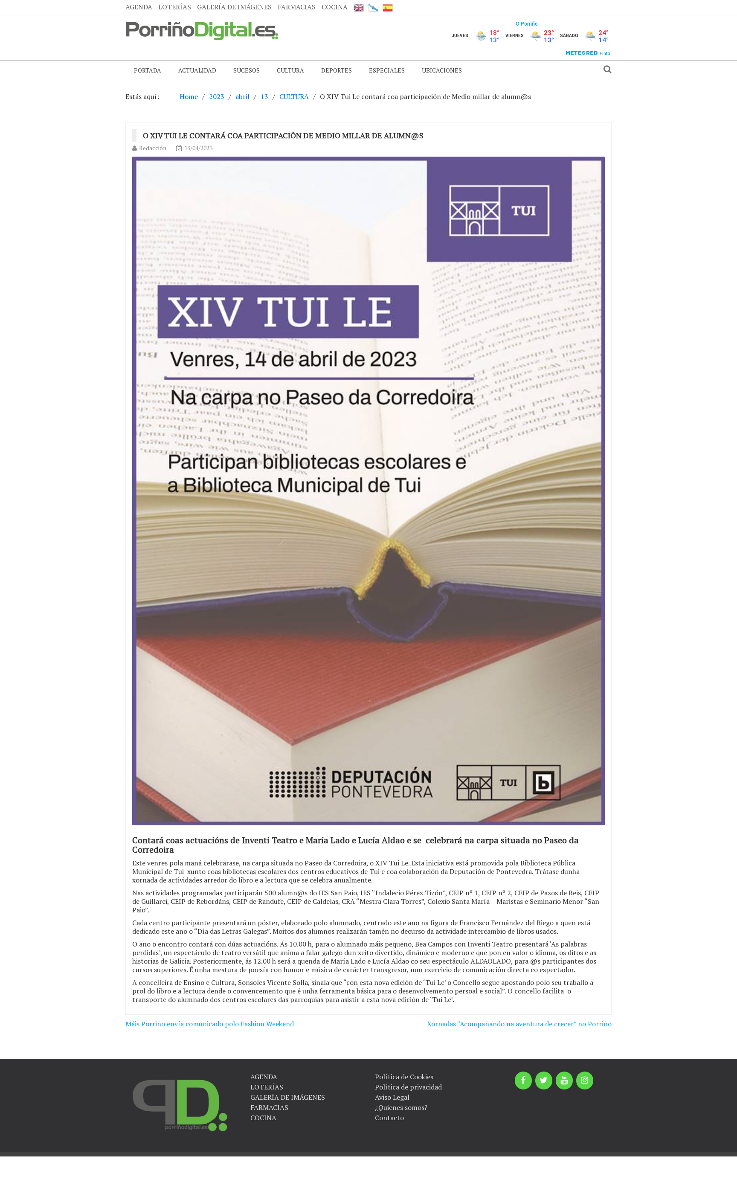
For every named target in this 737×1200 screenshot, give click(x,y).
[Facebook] (523, 1080)
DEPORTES (336, 70)
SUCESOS (246, 70)
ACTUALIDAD (197, 70)
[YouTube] (564, 1080)
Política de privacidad (408, 1087)
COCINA (335, 7)
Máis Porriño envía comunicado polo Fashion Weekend (209, 1023)
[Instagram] (584, 1080)
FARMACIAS (297, 7)
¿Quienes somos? (401, 1107)
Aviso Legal (392, 1097)
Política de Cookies (404, 1076)
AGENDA (138, 7)
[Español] (388, 7)
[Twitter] (543, 1080)
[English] (359, 7)
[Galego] (373, 7)
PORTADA (147, 70)
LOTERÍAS (174, 7)
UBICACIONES (442, 70)
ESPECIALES (387, 70)
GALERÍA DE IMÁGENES (234, 7)
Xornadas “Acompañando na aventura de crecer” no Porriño (519, 1023)
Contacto (389, 1117)
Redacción (152, 148)
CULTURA (290, 70)
